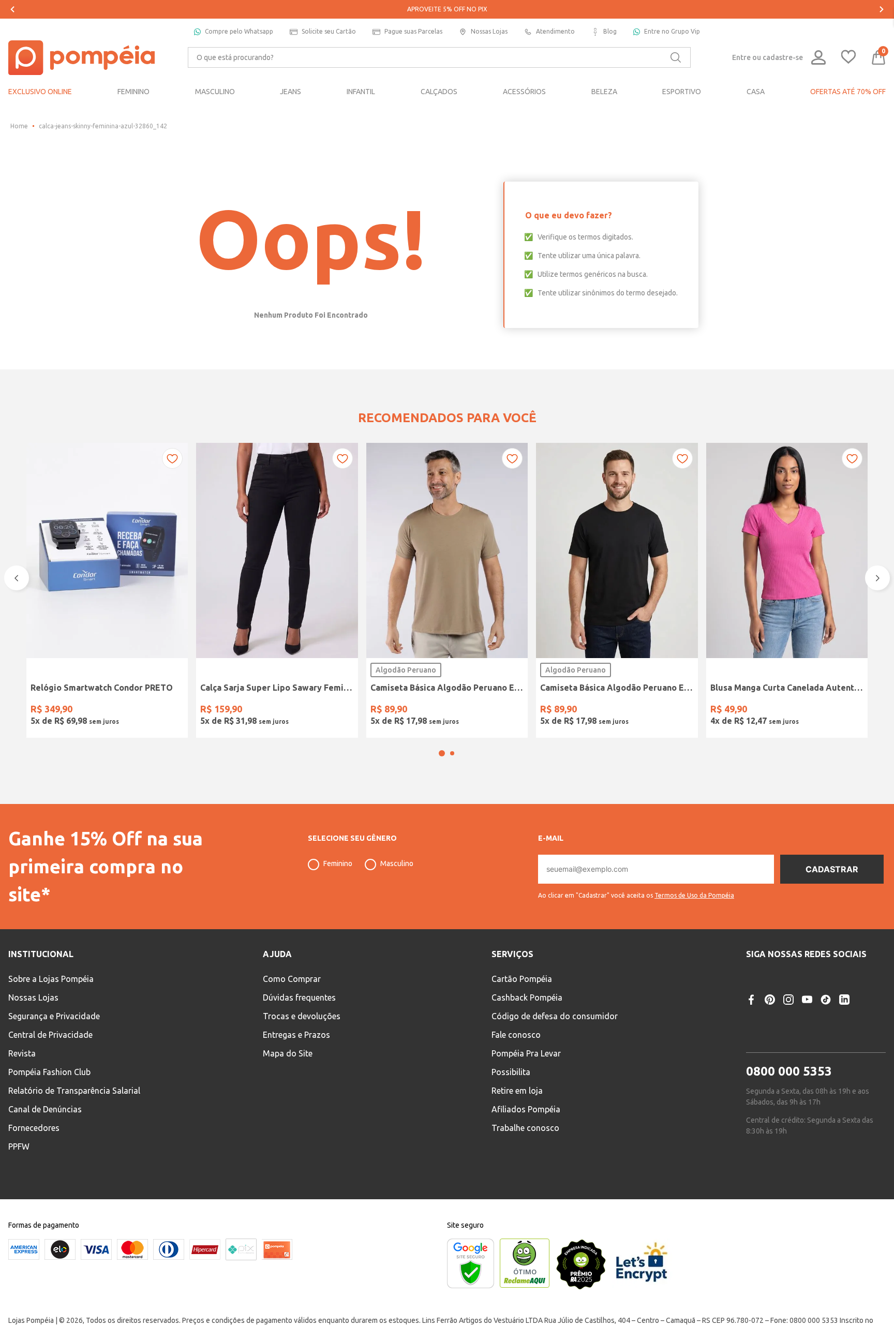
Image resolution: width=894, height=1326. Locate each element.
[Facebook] (751, 1027)
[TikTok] (826, 1027)
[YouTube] (807, 1027)
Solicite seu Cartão (329, 31)
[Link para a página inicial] (19, 126)
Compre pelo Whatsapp (239, 31)
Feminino (337, 891)
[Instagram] (788, 1027)
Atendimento (555, 31)
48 (343, 710)
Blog (610, 31)
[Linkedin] (844, 1027)
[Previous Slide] (12, 9)
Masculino (396, 891)
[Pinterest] (770, 1027)
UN (41, 710)
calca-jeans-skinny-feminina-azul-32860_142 (103, 126)
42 (264, 710)
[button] (442, 781)
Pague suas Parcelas (413, 31)
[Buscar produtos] (675, 57)
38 (211, 710)
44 (290, 710)
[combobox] (439, 57)
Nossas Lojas (489, 31)
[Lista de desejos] (848, 58)
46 (317, 710)
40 (238, 710)
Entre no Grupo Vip (672, 31)
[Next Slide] (881, 9)
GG (460, 710)
